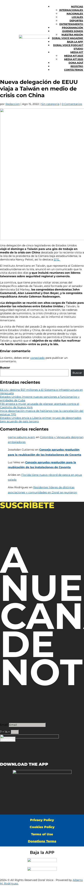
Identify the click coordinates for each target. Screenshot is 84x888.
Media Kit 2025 (73, 59)
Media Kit (76, 52)
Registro (77, 66)
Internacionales (71, 10)
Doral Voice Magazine (67, 38)
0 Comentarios (72, 104)
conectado (37, 358)
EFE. (57, 259)
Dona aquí (76, 62)
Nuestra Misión (72, 34)
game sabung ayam (21, 437)
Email (4, 724)
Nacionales (75, 13)
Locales (77, 17)
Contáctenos (73, 69)
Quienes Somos (72, 31)
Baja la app (75, 41)
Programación (72, 27)
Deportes (76, 20)
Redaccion (12, 104)
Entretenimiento (71, 24)
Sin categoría (50, 104)
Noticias (77, 6)
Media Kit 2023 (73, 55)
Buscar (5, 367)
